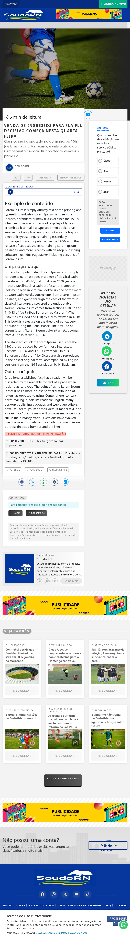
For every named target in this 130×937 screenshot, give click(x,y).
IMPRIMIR (45, 177)
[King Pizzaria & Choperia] (92, 14)
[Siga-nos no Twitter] (65, 894)
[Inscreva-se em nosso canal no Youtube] (76, 894)
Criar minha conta (106, 845)
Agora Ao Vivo (114, 3)
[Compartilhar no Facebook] (21, 482)
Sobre (20, 905)
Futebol (14, 469)
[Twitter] (55, 580)
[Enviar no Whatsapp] (43, 482)
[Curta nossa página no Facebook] (42, 894)
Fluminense (59, 469)
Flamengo (35, 469)
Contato (121, 905)
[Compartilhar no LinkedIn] (88, 115)
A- (16, 177)
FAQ (108, 905)
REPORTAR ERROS (71, 177)
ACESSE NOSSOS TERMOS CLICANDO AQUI (62, 932)
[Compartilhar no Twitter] (32, 482)
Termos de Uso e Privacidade (80, 905)
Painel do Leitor (41, 905)
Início (7, 905)
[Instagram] (39, 580)
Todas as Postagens (63, 778)
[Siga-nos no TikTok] (88, 894)
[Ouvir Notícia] (10, 192)
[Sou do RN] (24, 14)
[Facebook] (47, 580)
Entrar (12, 4)
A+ (28, 177)
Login (16, 512)
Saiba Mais (71, 581)
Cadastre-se (37, 512)
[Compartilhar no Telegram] (54, 482)
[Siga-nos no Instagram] (54, 894)
